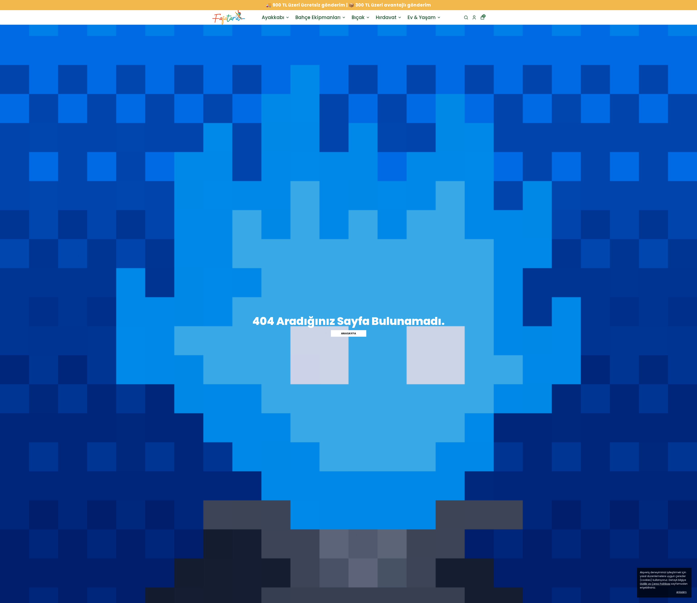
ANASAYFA (348, 333)
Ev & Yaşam (421, 17)
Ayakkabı (273, 17)
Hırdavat (386, 17)
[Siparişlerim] (474, 17)
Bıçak (358, 17)
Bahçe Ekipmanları (318, 17)
